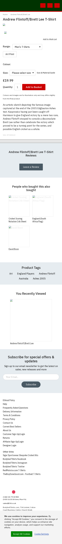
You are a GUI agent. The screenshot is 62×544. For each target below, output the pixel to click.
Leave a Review (31, 166)
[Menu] (57, 5)
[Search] (43, 5)
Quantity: (8, 87)
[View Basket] (50, 5)
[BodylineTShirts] (15, 483)
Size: (5, 72)
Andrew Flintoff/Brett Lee (20, 14)
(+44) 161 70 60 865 (11, 497)
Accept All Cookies (21, 534)
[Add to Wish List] (51, 343)
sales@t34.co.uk (9, 503)
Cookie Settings (41, 534)
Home (5, 14)
